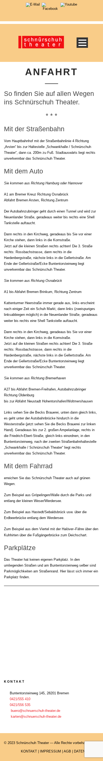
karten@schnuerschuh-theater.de (36, 717)
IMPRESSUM (50, 751)
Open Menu (82, 42)
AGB (67, 751)
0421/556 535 (20, 705)
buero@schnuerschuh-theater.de (35, 711)
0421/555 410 (20, 699)
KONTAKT (29, 751)
